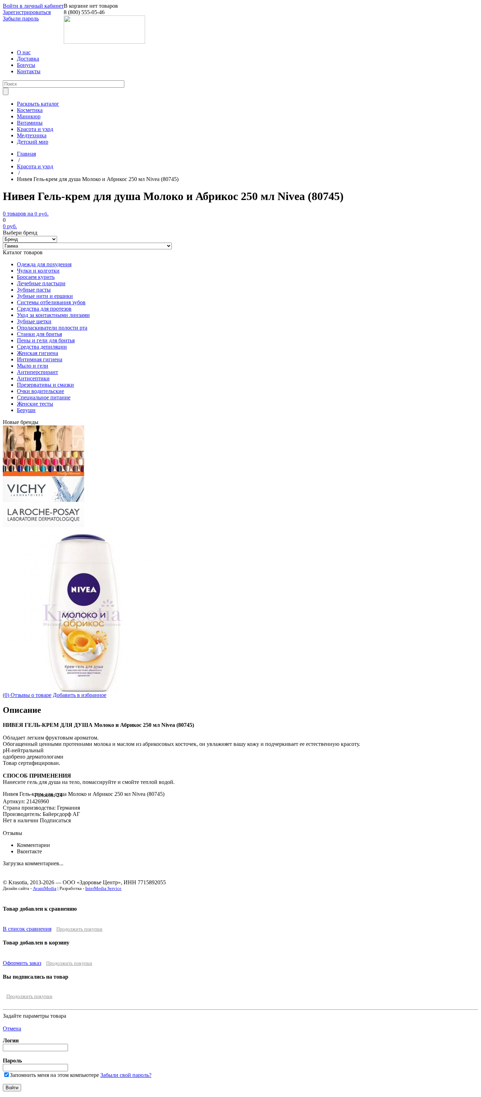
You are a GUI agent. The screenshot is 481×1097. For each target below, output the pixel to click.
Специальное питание (43, 397)
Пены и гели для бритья (46, 340)
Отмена (12, 1028)
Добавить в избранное (79, 695)
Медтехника (31, 135)
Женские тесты (35, 404)
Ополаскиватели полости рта (52, 328)
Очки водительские (40, 391)
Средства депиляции (42, 347)
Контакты (28, 71)
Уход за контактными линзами (53, 315)
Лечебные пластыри (41, 283)
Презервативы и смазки (45, 385)
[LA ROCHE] (43, 525)
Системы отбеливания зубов (51, 302)
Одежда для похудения (44, 264)
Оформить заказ (22, 963)
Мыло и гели (32, 366)
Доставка (28, 59)
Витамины (30, 123)
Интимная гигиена (39, 359)
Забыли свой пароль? (125, 1075)
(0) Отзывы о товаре (27, 695)
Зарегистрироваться (27, 12)
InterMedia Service (103, 888)
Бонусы (26, 65)
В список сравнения (27, 929)
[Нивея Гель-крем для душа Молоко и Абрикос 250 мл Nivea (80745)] (82, 690)
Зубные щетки (34, 321)
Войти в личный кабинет (33, 6)
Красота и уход (35, 129)
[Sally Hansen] (44, 475)
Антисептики (33, 378)
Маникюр (28, 116)
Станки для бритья (39, 334)
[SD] (44, 449)
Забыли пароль (21, 18)
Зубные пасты (34, 290)
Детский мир (32, 142)
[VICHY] (43, 500)
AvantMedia (44, 888)
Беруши (26, 410)
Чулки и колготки (38, 271)
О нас (24, 52)
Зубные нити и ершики (45, 296)
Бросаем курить (36, 277)
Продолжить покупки (79, 929)
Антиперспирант (37, 372)
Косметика (30, 110)
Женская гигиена (37, 353)
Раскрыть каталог (38, 104)
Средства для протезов (44, 309)
